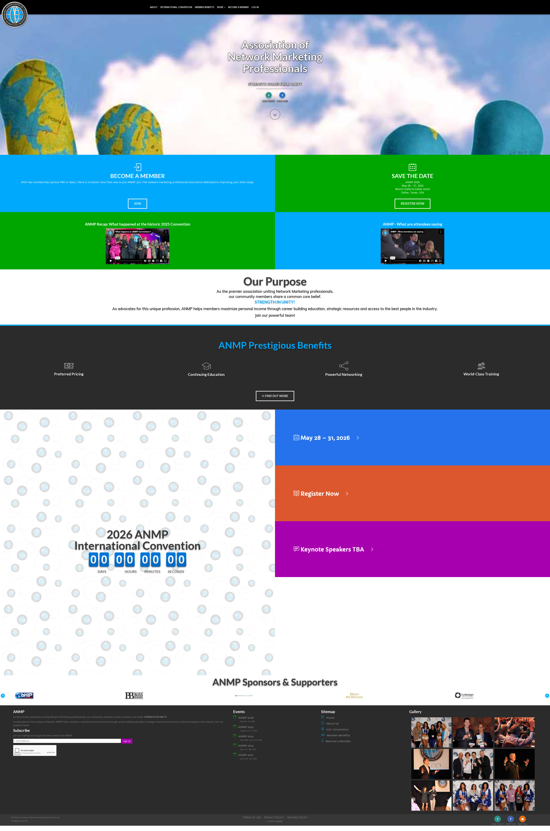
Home (330, 717)
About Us (332, 723)
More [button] (220, 7)
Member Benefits (204, 7)
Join (137, 203)
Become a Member (338, 741)
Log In (255, 7)
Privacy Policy (274, 817)
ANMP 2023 (246, 745)
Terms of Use (251, 817)
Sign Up (126, 741)
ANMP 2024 (246, 736)
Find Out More (276, 396)
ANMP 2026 (246, 717)
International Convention (176, 7)
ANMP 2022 (246, 755)
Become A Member (238, 7)
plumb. (280, 821)
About (154, 7)
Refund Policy (297, 817)
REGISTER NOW (412, 203)
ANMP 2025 (246, 727)
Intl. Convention (337, 729)
